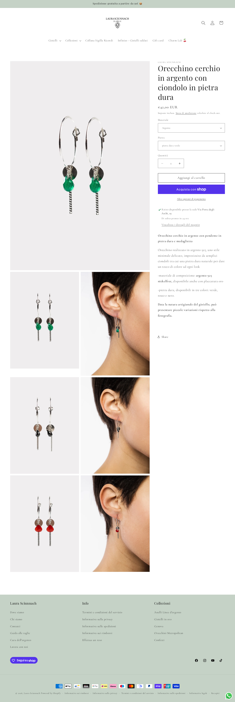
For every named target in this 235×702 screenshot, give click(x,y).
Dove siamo (17, 612)
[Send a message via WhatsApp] (229, 696)
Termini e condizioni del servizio (102, 612)
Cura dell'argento (20, 640)
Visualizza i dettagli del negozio (181, 224)
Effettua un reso (92, 640)
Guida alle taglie (20, 633)
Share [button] (165, 336)
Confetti (159, 640)
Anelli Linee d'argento (167, 612)
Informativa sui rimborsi (97, 633)
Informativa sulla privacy (97, 619)
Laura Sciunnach (32, 693)
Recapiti (215, 693)
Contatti (15, 626)
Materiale (163, 120)
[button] (54, 40)
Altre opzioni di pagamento (191, 198)
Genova (158, 626)
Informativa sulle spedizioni (99, 626)
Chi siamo (16, 619)
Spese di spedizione (186, 113)
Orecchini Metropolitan (168, 633)
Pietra (161, 137)
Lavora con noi (19, 646)
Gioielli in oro (162, 619)
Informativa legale (198, 693)
